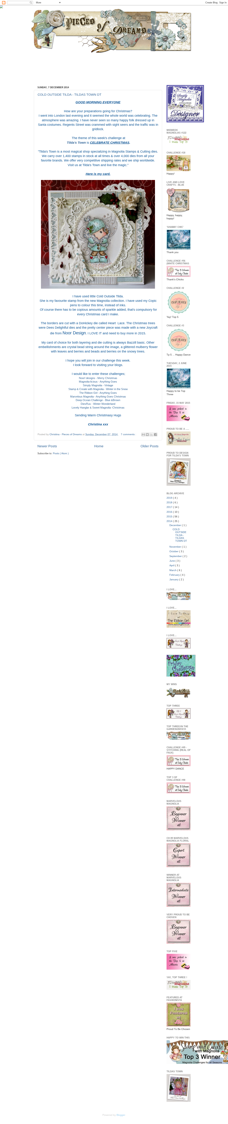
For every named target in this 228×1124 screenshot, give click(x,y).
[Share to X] (151, 434)
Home (98, 446)
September (176, 556)
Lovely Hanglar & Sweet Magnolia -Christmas (98, 407)
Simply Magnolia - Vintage (98, 385)
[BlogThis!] (147, 434)
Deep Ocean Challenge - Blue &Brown (98, 400)
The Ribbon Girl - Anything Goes (98, 392)
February (174, 575)
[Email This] (143, 434)
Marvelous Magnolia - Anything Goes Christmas (98, 396)
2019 (170, 498)
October (174, 551)
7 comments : (129, 434)
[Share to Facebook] (155, 434)
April (172, 565)
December (175, 525)
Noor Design (74, 332)
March (173, 570)
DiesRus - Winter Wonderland (98, 403)
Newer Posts (47, 446)
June (172, 561)
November (175, 546)
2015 (170, 516)
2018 (170, 502)
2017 (170, 507)
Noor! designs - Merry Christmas (98, 378)
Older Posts (150, 446)
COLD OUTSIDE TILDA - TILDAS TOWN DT (69, 94)
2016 (170, 512)
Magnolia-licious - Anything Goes (98, 381)
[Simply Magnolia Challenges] (185, 121)
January (174, 579)
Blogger (120, 1115)
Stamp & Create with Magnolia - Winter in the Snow (98, 389)
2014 (170, 521)
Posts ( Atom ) (61, 453)
